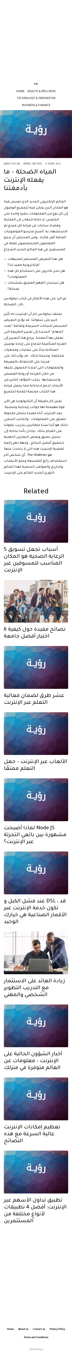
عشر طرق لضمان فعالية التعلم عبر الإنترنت (34, 699)
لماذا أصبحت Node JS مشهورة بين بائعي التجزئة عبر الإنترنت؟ (35, 835)
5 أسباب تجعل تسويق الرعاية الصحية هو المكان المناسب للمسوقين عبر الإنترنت (34, 560)
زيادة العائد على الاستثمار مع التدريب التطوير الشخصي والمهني (34, 988)
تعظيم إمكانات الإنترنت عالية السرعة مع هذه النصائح (32, 1134)
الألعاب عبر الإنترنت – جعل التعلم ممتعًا (35, 765)
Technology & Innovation (36, 98)
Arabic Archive (32, 164)
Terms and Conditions (36, 1337)
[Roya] (36, 521)
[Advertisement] (36, 39)
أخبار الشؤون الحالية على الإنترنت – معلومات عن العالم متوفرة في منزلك (33, 1061)
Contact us (39, 1329)
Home (20, 91)
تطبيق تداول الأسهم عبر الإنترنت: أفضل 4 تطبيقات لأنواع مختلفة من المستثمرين (35, 1211)
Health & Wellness (41, 91)
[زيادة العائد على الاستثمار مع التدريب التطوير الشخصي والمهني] (36, 953)
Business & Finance (36, 105)
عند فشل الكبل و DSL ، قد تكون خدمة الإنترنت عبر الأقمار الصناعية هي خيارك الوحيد (35, 912)
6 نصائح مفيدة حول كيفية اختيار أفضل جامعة (35, 633)
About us (23, 1329)
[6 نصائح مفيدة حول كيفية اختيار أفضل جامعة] (36, 601)
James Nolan (12, 164)
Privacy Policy (57, 1329)
